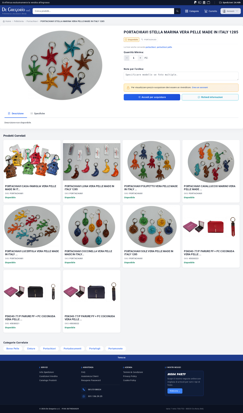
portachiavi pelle (164, 47)
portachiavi (151, 47)
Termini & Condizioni (133, 372)
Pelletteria (19, 21)
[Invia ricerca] (177, 11)
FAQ (83, 372)
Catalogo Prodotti (48, 380)
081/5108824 (94, 389)
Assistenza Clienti (90, 376)
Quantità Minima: (134, 52)
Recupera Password (91, 380)
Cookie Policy (129, 380)
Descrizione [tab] (17, 113)
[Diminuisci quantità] (126, 58)
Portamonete (115, 348)
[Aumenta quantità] (140, 58)
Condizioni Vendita (48, 376)
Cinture (31, 348)
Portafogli (94, 348)
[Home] (16, 9)
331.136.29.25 (95, 396)
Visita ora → (175, 391)
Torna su (121, 357)
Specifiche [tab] (39, 113)
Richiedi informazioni (212, 97)
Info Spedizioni (46, 372)
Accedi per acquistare (154, 97)
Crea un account (200, 87)
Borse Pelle (12, 348)
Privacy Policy (130, 376)
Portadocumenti (72, 348)
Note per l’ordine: (134, 69)
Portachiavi (32, 21)
